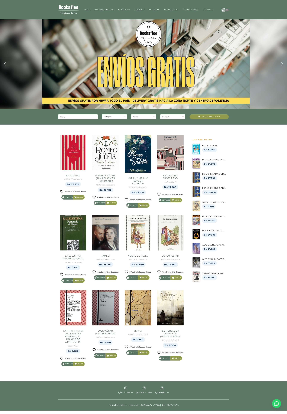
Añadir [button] (80, 197)
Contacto (208, 10)
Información (170, 10)
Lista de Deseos (190, 10)
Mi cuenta (154, 10)
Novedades (124, 10)
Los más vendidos (104, 10)
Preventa (140, 10)
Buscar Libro (210, 116)
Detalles (69, 197)
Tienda (87, 10)
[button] (4, 64)
